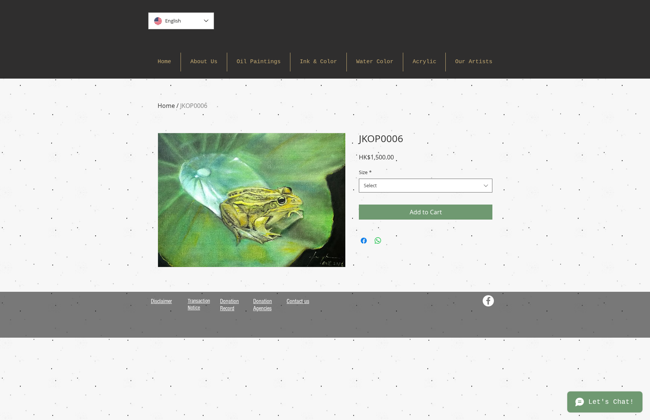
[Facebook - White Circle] (488, 300)
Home (166, 106)
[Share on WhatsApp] (378, 240)
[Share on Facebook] (363, 240)
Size (365, 172)
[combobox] (425, 185)
